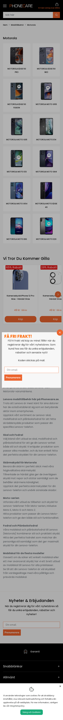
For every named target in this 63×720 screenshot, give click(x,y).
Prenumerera (13, 377)
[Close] (60, 686)
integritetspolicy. (17, 705)
